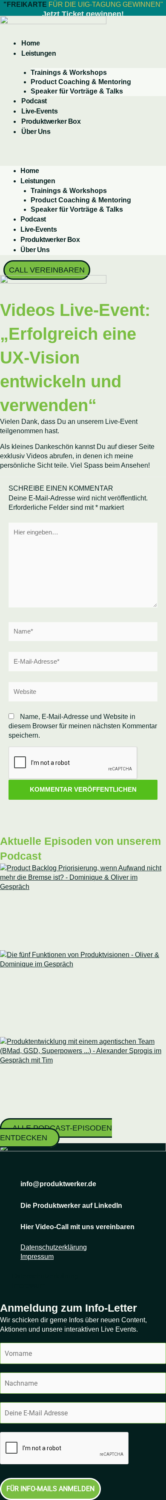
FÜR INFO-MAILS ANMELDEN (50, 1489)
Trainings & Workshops (69, 72)
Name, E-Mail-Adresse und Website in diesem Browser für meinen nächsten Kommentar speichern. (83, 726)
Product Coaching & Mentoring (81, 81)
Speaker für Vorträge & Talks (77, 91)
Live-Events (39, 111)
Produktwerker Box (50, 121)
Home (30, 43)
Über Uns (35, 131)
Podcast (34, 101)
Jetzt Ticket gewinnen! (83, 14)
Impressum (37, 1256)
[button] (83, 151)
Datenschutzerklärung (53, 1247)
